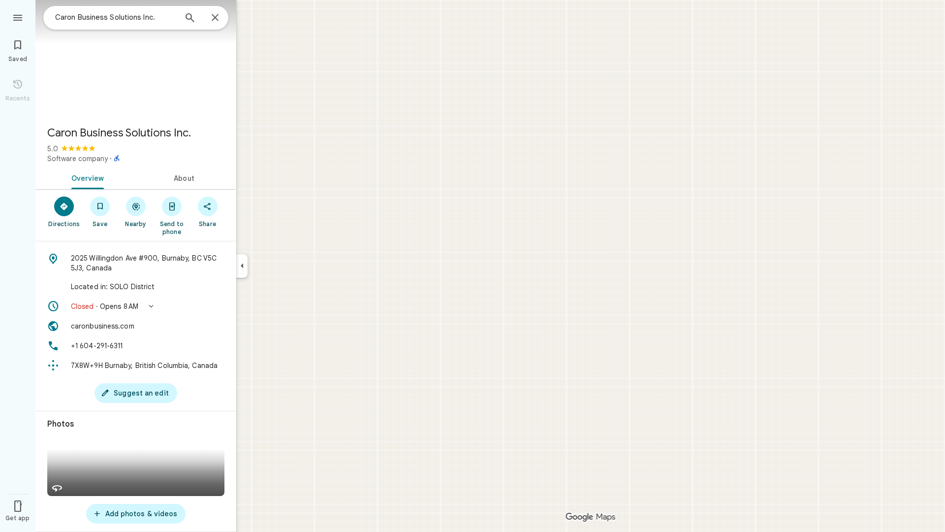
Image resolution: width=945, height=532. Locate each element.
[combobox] (115, 17)
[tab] (85, 177)
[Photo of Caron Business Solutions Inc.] (135, 59)
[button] (135, 306)
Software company (77, 158)
